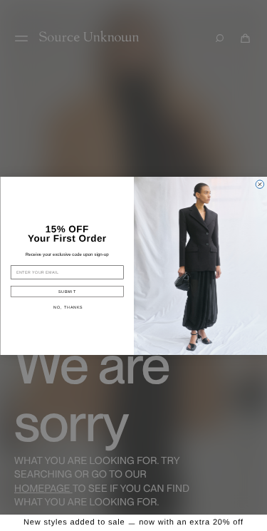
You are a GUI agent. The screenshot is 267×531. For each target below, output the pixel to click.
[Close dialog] (260, 184)
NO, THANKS (68, 306)
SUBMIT (66, 291)
